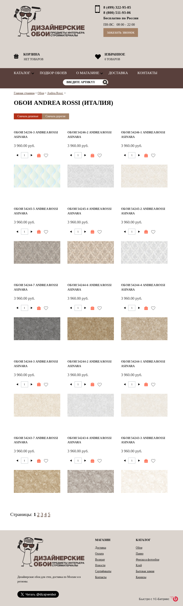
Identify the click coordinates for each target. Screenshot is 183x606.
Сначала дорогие (56, 116)
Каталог (22, 73)
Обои (139, 547)
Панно (139, 553)
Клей (139, 565)
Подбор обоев (53, 73)
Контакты (147, 73)
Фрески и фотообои (147, 559)
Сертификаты (103, 571)
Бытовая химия (145, 571)
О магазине (87, 73)
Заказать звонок (120, 32)
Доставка (118, 73)
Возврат (100, 559)
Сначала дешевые (27, 116)
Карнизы (141, 577)
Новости (100, 565)
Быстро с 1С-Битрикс (154, 599)
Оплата (99, 553)
